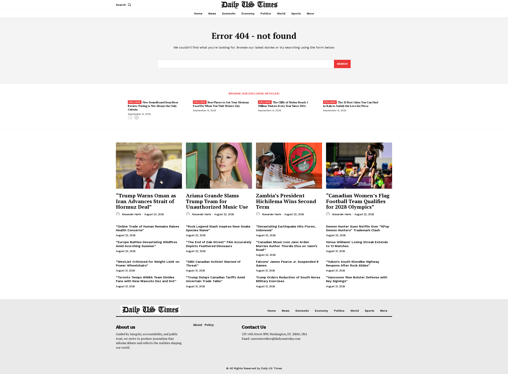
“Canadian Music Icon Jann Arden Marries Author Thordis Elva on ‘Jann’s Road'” (286, 245)
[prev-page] (130, 117)
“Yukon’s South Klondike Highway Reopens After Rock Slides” (352, 263)
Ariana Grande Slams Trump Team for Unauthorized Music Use (217, 201)
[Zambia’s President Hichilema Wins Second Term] (289, 166)
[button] (124, 5)
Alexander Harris (131, 214)
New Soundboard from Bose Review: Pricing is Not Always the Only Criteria (153, 105)
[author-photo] (118, 214)
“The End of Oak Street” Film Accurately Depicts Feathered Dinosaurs (218, 244)
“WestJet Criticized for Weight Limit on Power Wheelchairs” (147, 263)
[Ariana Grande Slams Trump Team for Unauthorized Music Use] (219, 166)
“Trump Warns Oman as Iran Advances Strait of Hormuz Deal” (146, 201)
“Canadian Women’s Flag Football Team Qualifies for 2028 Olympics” (358, 201)
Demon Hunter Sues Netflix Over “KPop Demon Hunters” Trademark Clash (357, 228)
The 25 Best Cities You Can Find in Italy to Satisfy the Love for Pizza (350, 104)
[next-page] (136, 117)
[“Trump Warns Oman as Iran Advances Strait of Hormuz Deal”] (149, 166)
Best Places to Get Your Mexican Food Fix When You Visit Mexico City (221, 104)
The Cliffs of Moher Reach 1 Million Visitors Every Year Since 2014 (283, 104)
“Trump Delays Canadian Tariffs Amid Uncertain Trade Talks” (215, 279)
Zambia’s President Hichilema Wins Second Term (286, 201)
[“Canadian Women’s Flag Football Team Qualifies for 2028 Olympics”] (359, 166)
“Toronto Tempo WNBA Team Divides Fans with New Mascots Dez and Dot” (146, 279)
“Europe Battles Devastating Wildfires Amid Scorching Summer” (146, 244)
